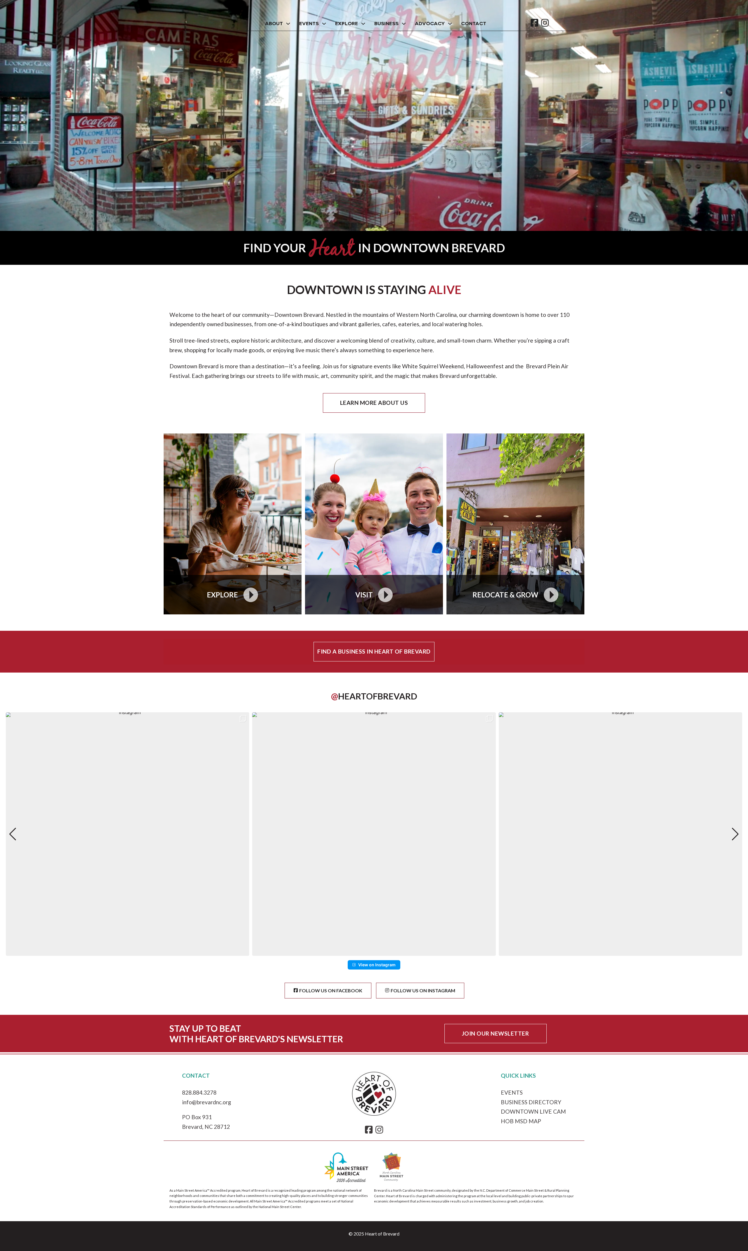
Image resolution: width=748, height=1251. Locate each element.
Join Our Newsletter (495, 1033)
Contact (473, 23)
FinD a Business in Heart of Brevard (374, 651)
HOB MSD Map (521, 1121)
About (274, 23)
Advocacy (430, 23)
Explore (346, 23)
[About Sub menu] (288, 23)
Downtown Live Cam (533, 1111)
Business (386, 23)
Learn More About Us (374, 402)
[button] (374, 952)
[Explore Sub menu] (363, 23)
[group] (127, 834)
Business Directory (531, 1102)
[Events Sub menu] (324, 23)
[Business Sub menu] (403, 23)
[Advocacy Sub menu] (450, 23)
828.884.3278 (199, 1092)
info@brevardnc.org (206, 1102)
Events (309, 23)
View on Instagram (377, 964)
